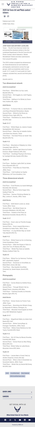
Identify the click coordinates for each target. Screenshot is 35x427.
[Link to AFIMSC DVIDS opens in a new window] (29, 420)
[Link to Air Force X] (15, 420)
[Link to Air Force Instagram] (10, 420)
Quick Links (7, 391)
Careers (6, 396)
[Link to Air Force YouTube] (20, 420)
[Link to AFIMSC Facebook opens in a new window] (5, 420)
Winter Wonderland (25, 373)
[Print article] (5, 16)
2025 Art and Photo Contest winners (17, 376)
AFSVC (7, 373)
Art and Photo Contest (15, 373)
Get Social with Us (17, 404)
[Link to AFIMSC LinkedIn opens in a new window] (24, 420)
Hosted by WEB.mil (17, 424)
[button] (3, 4)
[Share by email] (8, 16)
